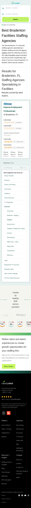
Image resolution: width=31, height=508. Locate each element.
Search (15, 19)
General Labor (11, 224)
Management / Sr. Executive (11, 264)
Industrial (7, 206)
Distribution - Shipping (12, 215)
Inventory (9, 233)
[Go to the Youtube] (22, 495)
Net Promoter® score (12, 55)
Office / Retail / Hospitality (11, 273)
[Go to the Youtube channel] (25, 495)
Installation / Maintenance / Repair (16, 228)
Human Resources (9, 197)
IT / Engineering (8, 202)
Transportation (11, 250)
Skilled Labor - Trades (12, 241)
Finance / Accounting (9, 184)
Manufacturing (10, 237)
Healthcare (7, 193)
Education (7, 180)
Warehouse (10, 255)
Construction (10, 211)
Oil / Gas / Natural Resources (12, 278)
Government (7, 189)
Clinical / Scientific (9, 175)
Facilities (9, 219)
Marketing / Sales (8, 269)
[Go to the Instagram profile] (28, 495)
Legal (5, 260)
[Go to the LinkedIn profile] (19, 495)
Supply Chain (10, 246)
